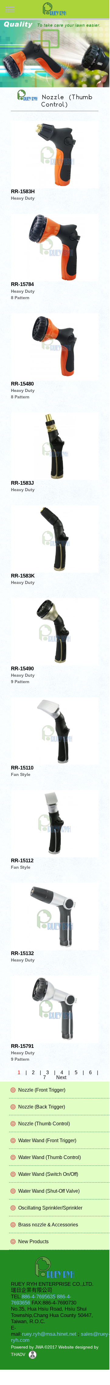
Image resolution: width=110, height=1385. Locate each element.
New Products (33, 1241)
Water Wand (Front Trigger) (47, 1140)
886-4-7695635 (38, 1297)
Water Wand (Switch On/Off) (48, 1174)
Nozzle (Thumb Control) (44, 1123)
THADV (18, 1354)
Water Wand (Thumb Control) (49, 1157)
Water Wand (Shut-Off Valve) (49, 1191)
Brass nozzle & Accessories (48, 1224)
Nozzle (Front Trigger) (41, 1090)
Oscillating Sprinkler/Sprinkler (50, 1207)
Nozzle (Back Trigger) (41, 1106)
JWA (38, 1347)
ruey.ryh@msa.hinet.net (49, 1334)
